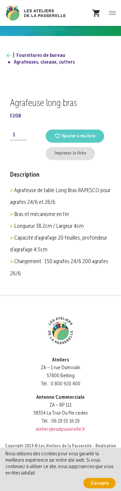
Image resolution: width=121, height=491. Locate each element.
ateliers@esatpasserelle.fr (60, 429)
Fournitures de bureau (40, 55)
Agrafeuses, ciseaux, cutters (44, 62)
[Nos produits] (8, 55)
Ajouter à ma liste (78, 136)
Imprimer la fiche (70, 153)
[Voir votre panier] (98, 13)
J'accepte (99, 483)
